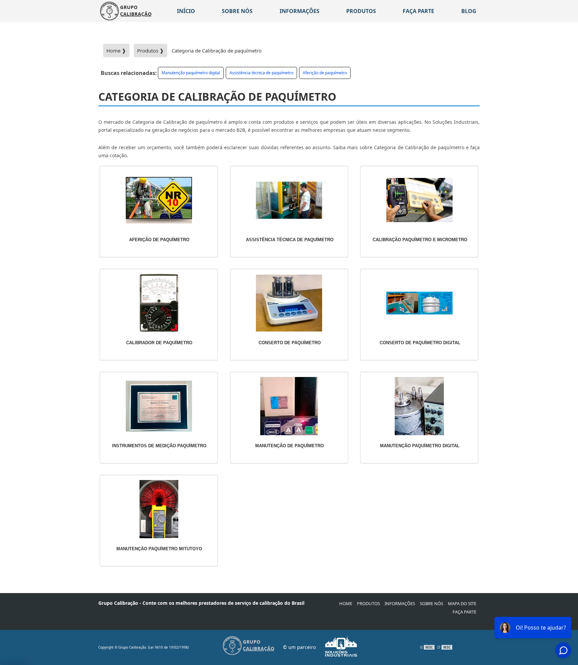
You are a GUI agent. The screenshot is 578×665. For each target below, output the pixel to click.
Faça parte (418, 11)
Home (345, 603)
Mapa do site (462, 603)
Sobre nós (237, 11)
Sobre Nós (431, 603)
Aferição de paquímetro (325, 73)
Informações (299, 11)
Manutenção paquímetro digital (191, 73)
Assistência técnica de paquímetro (261, 73)
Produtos (361, 11)
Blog (468, 11)
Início (186, 11)
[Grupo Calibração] (126, 11)
